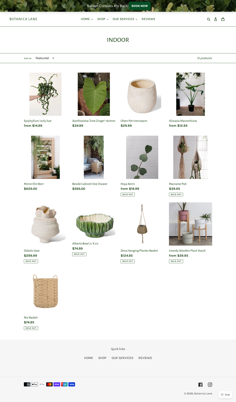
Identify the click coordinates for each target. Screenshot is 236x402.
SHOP (102, 358)
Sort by (28, 58)
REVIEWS (145, 358)
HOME (88, 358)
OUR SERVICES (122, 358)
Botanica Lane (23, 19)
